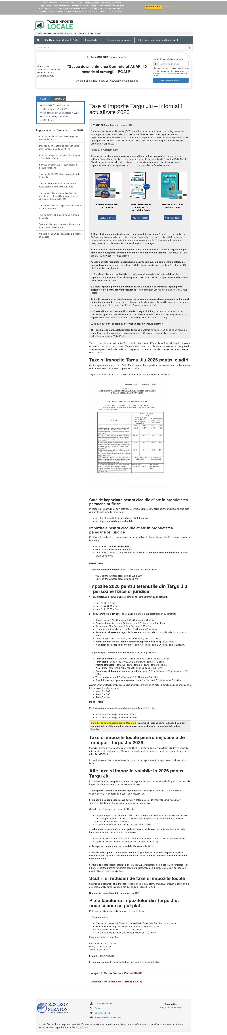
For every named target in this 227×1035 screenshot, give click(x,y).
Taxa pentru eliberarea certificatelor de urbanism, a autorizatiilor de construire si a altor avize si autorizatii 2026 (59, 196)
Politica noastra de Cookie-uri (175, 7)
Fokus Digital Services (171, 1007)
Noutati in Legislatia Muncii (56, 116)
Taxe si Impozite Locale (119, 40)
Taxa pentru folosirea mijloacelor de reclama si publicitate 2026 (60, 207)
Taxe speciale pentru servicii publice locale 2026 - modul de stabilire (59, 226)
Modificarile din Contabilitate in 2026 (61, 112)
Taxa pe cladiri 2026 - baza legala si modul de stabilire (59, 175)
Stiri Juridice (49, 120)
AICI (86, 12)
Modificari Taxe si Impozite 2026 (61, 40)
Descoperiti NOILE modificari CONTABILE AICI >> (117, 981)
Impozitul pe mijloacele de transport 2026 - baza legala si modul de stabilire (59, 147)
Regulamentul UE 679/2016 (164, 73)
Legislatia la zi (92, 40)
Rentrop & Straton (80, 1027)
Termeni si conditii (103, 1003)
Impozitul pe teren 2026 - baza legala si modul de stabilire (58, 166)
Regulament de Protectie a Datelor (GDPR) (96, 3)
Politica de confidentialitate (108, 1017)
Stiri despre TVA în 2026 (55, 109)
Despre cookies (102, 1012)
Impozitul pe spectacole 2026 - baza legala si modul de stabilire (59, 157)
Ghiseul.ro (109, 955)
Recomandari (58, 98)
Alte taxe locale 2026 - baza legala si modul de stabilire (60, 235)
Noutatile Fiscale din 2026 (56, 105)
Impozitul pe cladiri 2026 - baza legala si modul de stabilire (58, 138)
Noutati (43, 98)
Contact (98, 1008)
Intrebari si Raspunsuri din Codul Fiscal (158, 40)
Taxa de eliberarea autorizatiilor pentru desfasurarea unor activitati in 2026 (57, 185)
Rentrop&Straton (65, 33)
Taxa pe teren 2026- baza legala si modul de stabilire (59, 216)
